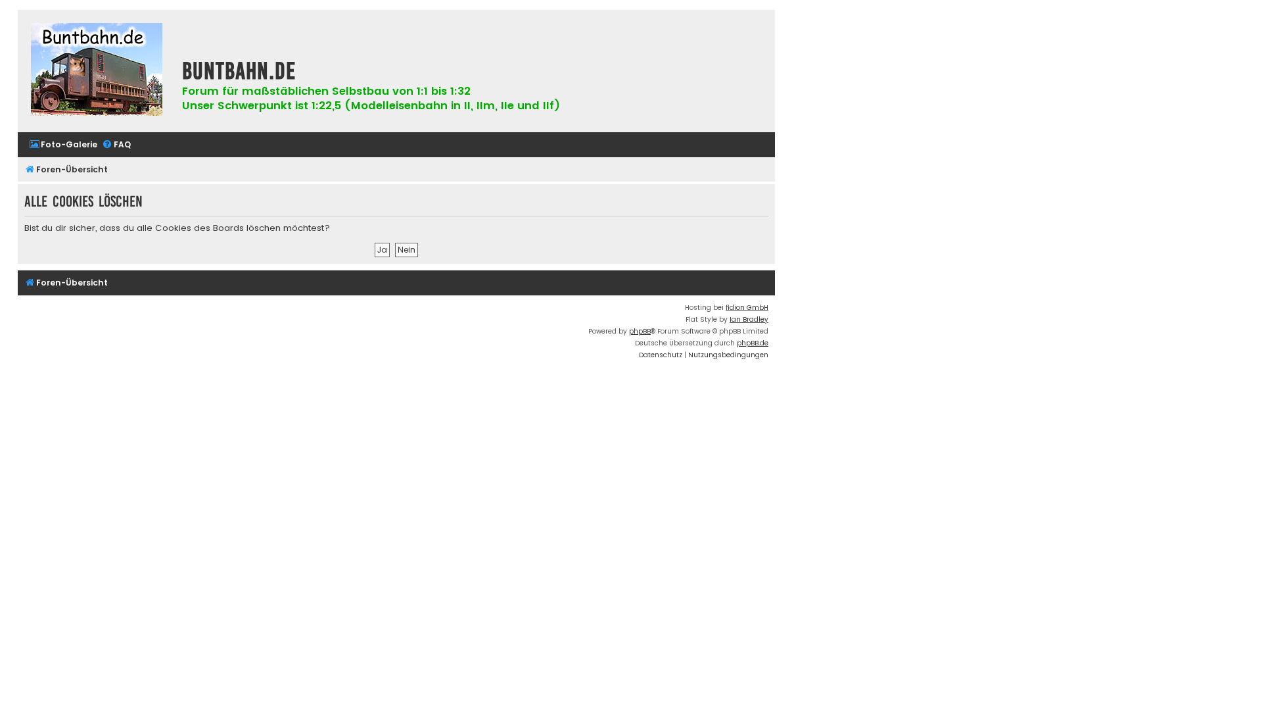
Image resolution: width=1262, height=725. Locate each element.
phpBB (640, 331)
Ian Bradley (749, 319)
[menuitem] (63, 145)
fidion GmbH (747, 307)
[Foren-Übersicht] (96, 71)
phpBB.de (752, 343)
